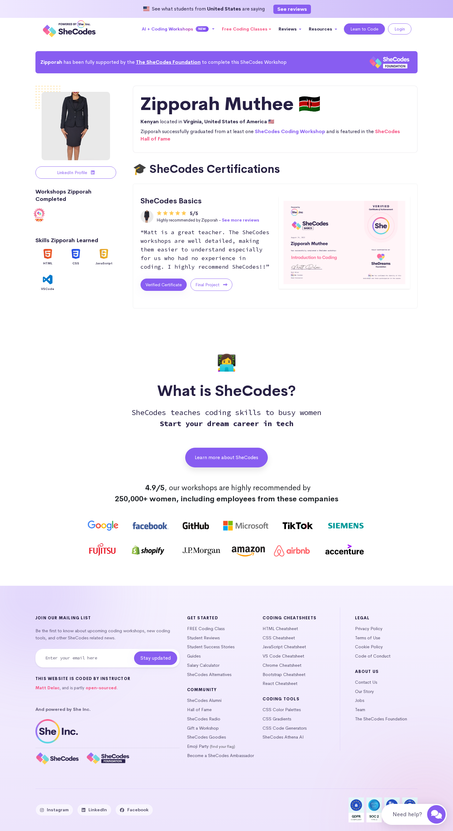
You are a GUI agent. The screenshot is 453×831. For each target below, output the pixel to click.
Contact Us (366, 682)
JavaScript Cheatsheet (284, 647)
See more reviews (240, 220)
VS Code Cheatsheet (283, 656)
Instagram (58, 810)
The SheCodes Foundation (168, 62)
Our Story (364, 691)
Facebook (138, 810)
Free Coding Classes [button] (244, 29)
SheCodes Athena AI (283, 737)
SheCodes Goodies (206, 737)
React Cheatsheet (280, 683)
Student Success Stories (211, 647)
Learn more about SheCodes (226, 457)
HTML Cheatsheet (280, 628)
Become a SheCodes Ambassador (220, 755)
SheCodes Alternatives (209, 674)
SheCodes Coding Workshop (290, 131)
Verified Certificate (163, 284)
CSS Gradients (277, 719)
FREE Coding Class (206, 628)
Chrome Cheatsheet (282, 665)
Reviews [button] (288, 29)
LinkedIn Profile (72, 172)
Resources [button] (321, 29)
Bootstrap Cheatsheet (284, 674)
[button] (178, 29)
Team (360, 709)
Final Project (208, 284)
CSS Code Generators (285, 728)
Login (399, 29)
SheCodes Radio (203, 719)
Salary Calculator (203, 665)
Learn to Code (364, 29)
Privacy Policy (368, 628)
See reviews (292, 9)
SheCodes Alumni (204, 700)
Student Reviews (203, 638)
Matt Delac (47, 687)
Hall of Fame (199, 709)
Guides (194, 656)
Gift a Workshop (203, 728)
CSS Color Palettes (282, 709)
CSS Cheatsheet (279, 638)
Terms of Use (367, 638)
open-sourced (101, 687)
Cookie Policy (369, 647)
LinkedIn (97, 810)
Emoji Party (198, 746)
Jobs (359, 700)
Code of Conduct (372, 656)
